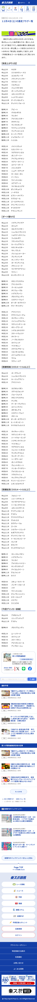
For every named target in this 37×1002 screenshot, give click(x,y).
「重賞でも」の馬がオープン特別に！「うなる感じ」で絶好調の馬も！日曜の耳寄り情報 (23, 693)
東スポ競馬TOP (9, 799)
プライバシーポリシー (18, 945)
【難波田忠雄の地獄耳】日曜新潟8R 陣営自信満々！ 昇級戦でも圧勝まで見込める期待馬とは (23, 706)
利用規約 (18, 957)
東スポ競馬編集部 (18, 656)
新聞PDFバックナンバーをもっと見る (18, 858)
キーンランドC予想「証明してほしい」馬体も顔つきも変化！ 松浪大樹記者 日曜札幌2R (23, 718)
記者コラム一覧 (20, 799)
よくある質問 (18, 969)
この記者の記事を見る (26, 659)
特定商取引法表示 (18, 951)
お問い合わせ (18, 963)
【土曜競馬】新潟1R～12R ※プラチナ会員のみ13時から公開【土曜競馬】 (24, 833)
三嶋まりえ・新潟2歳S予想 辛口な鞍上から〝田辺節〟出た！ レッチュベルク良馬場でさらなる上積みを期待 (23, 732)
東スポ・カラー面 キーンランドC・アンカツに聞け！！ (24, 845)
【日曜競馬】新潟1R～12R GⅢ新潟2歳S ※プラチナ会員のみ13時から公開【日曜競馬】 (24, 819)
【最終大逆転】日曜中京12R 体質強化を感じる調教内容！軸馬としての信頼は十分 (23, 766)
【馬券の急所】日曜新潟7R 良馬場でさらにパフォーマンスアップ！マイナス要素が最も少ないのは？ (23, 779)
